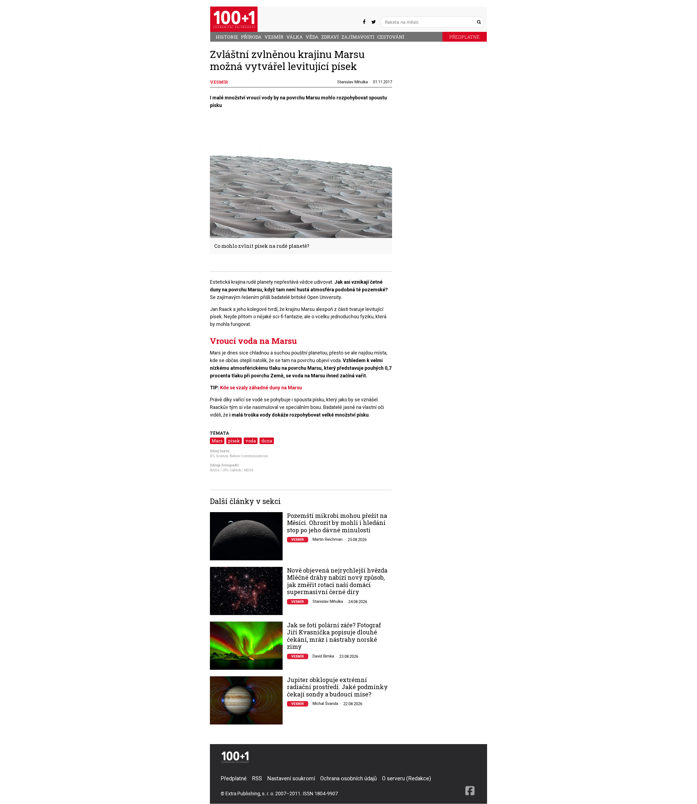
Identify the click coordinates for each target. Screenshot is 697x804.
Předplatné (464, 37)
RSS (257, 778)
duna (266, 441)
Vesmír (273, 37)
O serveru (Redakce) (406, 778)
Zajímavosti (357, 37)
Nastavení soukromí (291, 778)
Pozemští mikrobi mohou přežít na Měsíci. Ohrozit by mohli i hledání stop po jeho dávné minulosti (337, 523)
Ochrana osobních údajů (348, 778)
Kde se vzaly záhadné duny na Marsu (261, 387)
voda (250, 441)
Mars (217, 441)
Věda (312, 37)
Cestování (390, 37)
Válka (294, 37)
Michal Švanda (325, 703)
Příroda (251, 37)
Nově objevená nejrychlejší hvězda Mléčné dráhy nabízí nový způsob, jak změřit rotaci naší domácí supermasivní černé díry (337, 581)
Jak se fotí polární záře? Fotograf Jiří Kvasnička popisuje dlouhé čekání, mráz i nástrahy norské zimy (334, 636)
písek (234, 441)
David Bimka (323, 656)
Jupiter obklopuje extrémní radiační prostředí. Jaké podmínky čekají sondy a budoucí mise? (337, 687)
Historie (227, 37)
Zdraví (330, 37)
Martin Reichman (328, 539)
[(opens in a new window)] (364, 22)
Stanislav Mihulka (352, 82)
